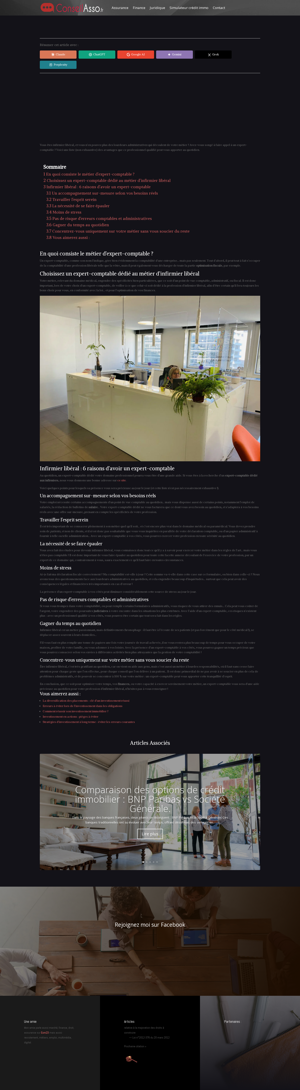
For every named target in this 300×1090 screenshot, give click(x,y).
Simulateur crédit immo (189, 7)
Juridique (157, 7)
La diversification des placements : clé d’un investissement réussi (86, 700)
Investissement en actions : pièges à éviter (70, 716)
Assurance (120, 7)
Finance (139, 7)
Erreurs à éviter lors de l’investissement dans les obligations (82, 706)
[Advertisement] (150, 108)
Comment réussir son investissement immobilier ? (75, 711)
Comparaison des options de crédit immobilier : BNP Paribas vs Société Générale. (150, 799)
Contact (219, 7)
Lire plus (150, 834)
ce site (121, 480)
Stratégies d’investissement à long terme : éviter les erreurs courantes (89, 722)
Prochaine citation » (135, 1046)
